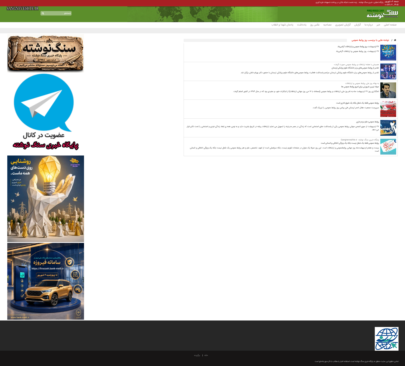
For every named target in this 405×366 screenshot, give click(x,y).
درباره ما (368, 25)
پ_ (355, 2)
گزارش (357, 25)
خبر (378, 25)
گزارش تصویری (343, 25)
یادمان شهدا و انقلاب (282, 25)
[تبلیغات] (45, 114)
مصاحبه (327, 25)
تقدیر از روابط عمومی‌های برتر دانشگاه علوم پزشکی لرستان (355, 68)
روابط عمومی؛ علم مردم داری (367, 121)
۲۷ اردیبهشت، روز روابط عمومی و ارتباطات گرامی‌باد (358, 46)
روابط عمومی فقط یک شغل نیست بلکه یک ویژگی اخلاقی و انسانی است (350, 143)
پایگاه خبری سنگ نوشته (377, 10)
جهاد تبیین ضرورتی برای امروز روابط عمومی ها (360, 86)
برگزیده (197, 355)
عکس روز (315, 25)
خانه (206, 355)
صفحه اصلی (390, 25)
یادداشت (301, 25)
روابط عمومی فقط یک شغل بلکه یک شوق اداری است (357, 103)
